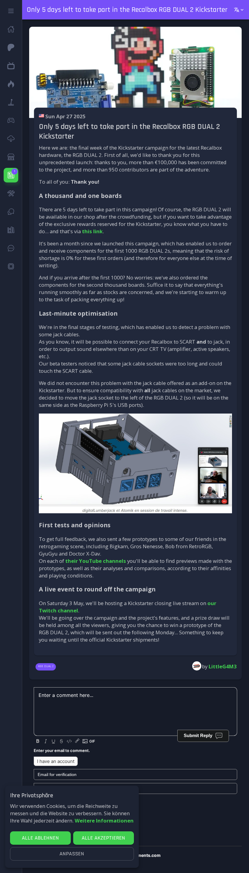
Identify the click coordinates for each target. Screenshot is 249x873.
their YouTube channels (95, 560)
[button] (11, 11)
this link (92, 231)
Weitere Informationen (104, 820)
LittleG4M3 (223, 666)
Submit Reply (198, 735)
